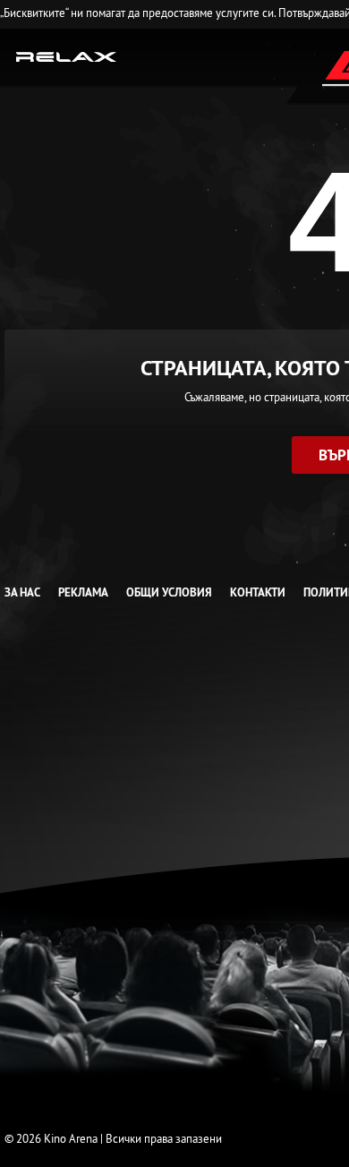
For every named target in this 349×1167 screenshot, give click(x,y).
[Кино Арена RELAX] (66, 55)
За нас (22, 592)
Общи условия (169, 592)
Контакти (257, 592)
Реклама (83, 592)
